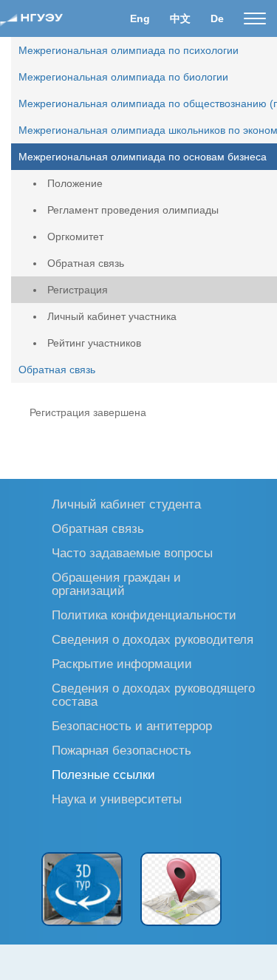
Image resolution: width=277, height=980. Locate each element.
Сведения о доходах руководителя (152, 639)
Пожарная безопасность (121, 750)
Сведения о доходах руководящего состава (153, 694)
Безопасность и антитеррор (132, 725)
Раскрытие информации (122, 663)
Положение (75, 183)
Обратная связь (85, 263)
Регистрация (77, 290)
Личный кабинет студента (126, 504)
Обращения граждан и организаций (116, 583)
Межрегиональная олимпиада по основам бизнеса (142, 157)
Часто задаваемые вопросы (132, 552)
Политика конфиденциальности (144, 615)
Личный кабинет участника (112, 316)
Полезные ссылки (103, 774)
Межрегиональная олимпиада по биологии (123, 77)
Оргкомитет (75, 236)
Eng (140, 18)
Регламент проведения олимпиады (133, 210)
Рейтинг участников (94, 343)
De (217, 18)
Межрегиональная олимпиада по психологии (128, 50)
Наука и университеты (117, 799)
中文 (180, 18)
